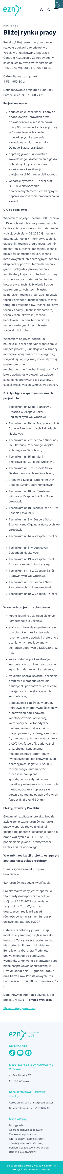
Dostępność (16, 1125)
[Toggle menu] (56, 9)
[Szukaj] (49, 10)
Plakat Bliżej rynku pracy (19, 1008)
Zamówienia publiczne (22, 1134)
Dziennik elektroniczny (22, 1151)
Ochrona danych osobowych (26, 1129)
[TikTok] (12, 1053)
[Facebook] (28, 1053)
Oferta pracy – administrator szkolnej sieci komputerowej (26, 1141)
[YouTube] (20, 1053)
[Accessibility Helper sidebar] (59, 4)
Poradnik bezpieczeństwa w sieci (29, 1147)
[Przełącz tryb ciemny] (41, 10)
